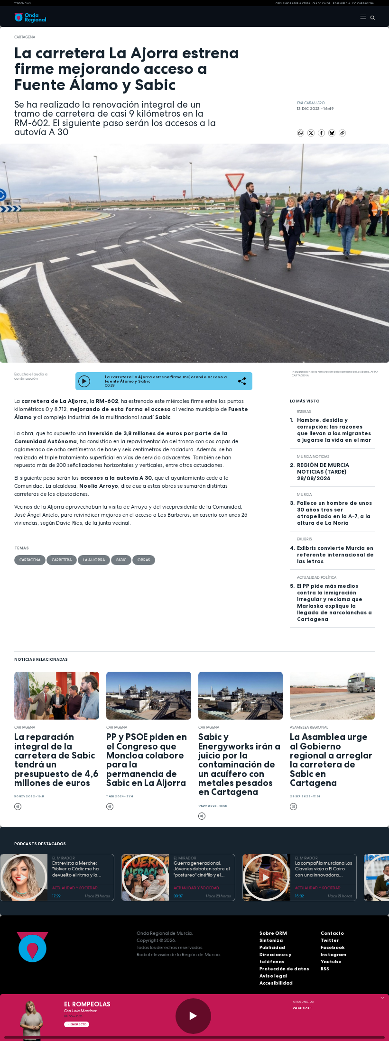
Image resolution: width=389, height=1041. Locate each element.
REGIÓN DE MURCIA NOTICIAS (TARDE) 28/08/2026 (323, 472)
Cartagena (24, 37)
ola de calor (322, 3)
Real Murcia (341, 3)
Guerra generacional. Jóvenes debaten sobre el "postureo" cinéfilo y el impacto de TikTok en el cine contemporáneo (202, 869)
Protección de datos (284, 969)
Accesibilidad (276, 983)
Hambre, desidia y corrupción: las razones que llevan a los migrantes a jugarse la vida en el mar (334, 430)
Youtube (331, 962)
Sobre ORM (273, 933)
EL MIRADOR (63, 858)
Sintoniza (271, 940)
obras (144, 559)
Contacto (332, 933)
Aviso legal (273, 976)
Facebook (333, 947)
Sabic (121, 559)
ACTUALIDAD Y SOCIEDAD (75, 888)
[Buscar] (371, 17)
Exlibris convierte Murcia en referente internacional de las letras (335, 555)
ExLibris (304, 539)
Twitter (330, 940)
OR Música (301, 1008)
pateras (304, 411)
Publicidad (272, 947)
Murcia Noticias (313, 456)
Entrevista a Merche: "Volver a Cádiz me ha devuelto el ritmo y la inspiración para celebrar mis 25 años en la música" (79, 869)
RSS (325, 969)
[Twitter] (311, 132)
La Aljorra (94, 559)
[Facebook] (322, 132)
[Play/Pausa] (193, 1016)
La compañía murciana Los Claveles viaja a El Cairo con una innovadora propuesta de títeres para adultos (323, 869)
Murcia (304, 494)
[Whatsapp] (300, 133)
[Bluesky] (332, 132)
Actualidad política (316, 577)
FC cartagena (363, 3)
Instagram (333, 954)
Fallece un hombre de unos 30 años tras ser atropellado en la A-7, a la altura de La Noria (334, 513)
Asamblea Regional (309, 727)
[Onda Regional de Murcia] (30, 17)
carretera (62, 559)
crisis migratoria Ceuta (292, 3)
